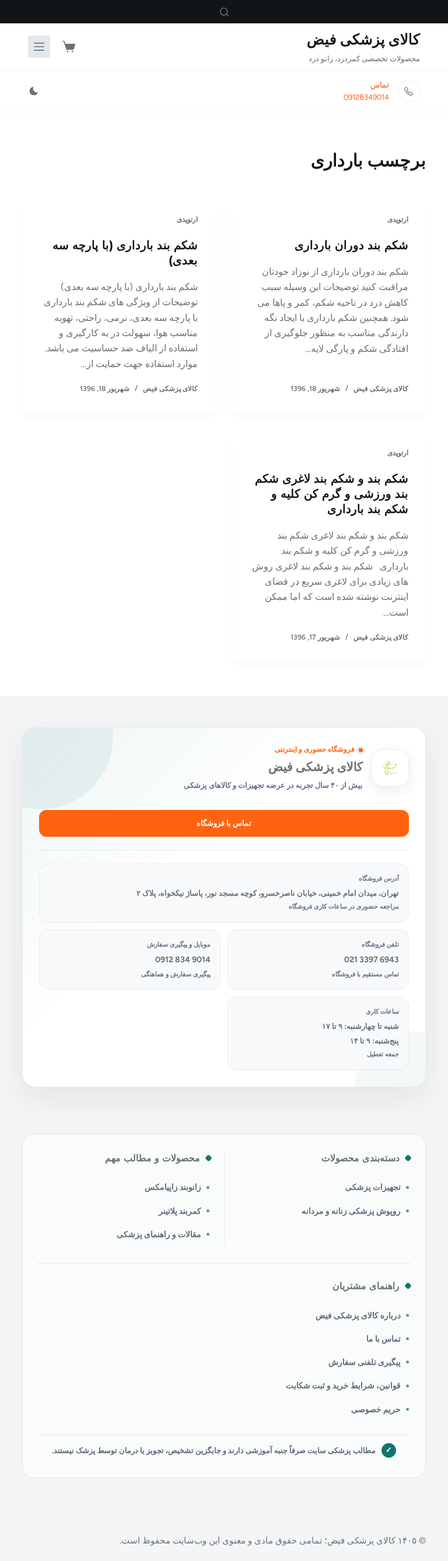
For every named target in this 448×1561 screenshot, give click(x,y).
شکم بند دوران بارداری (351, 245)
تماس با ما (383, 1338)
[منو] (39, 47)
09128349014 (366, 97)
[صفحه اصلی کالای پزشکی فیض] (390, 768)
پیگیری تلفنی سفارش (364, 1362)
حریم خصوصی (376, 1409)
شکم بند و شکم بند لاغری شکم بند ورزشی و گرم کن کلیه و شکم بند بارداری (331, 494)
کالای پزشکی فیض (363, 39)
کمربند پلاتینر (180, 1211)
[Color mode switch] (34, 91)
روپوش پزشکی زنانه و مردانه (351, 1211)
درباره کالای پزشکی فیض (358, 1315)
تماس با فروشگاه (224, 823)
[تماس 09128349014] (409, 91)
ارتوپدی (397, 219)
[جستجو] (224, 12)
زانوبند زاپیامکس (173, 1187)
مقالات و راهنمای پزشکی (159, 1234)
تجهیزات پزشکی (373, 1187)
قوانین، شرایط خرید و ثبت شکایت (343, 1385)
